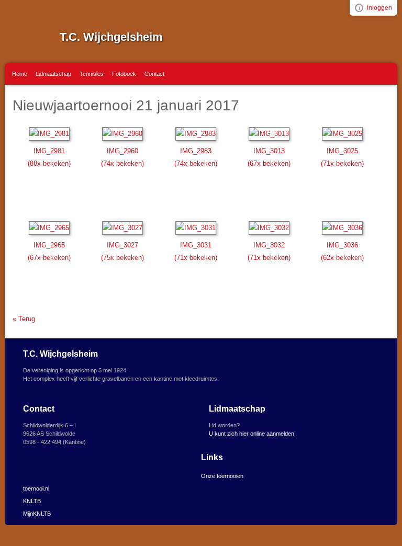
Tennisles (92, 74)
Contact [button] (154, 74)
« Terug (24, 319)
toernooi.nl (36, 488)
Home (19, 74)
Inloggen (379, 8)
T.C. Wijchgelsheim (111, 36)
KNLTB (32, 501)
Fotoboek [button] (124, 74)
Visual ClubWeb (359, 8)
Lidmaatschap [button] (53, 74)
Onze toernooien (222, 476)
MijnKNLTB (37, 513)
